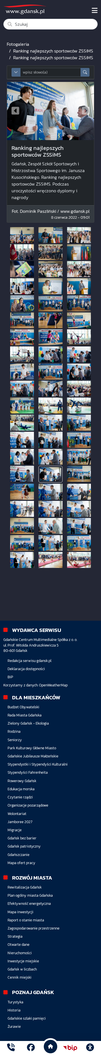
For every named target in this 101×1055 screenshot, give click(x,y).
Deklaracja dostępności (26, 669)
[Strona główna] (11, 1048)
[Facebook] (31, 1048)
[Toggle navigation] (95, 10)
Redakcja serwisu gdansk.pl (29, 660)
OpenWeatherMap (53, 685)
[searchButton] (85, 72)
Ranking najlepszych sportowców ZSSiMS (53, 50)
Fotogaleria (18, 44)
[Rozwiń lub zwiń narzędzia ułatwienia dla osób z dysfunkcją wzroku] (90, 1048)
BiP (10, 677)
